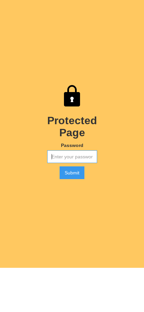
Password (72, 145)
